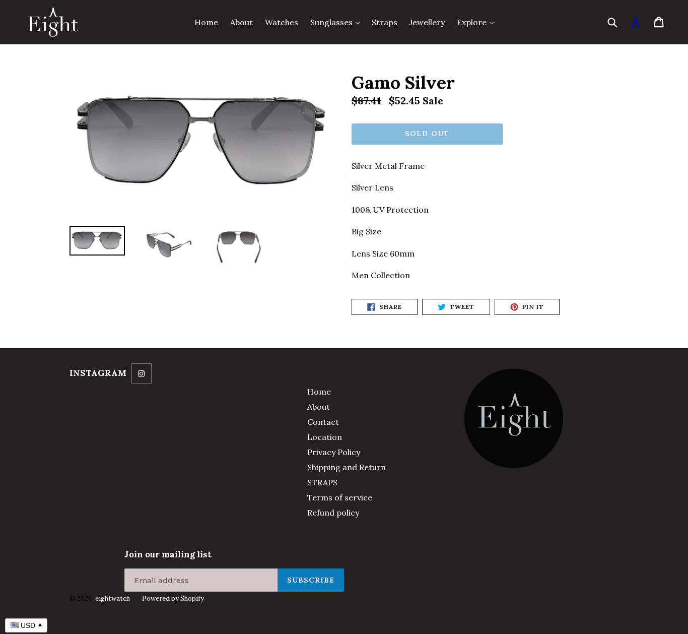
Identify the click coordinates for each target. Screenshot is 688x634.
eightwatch (112, 598)
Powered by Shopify (173, 598)
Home (206, 22)
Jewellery (427, 22)
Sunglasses (337, 22)
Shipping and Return (346, 467)
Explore (478, 22)
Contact (323, 422)
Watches (281, 22)
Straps (384, 22)
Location (324, 437)
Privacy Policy (333, 452)
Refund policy (333, 513)
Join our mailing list (168, 554)
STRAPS (322, 482)
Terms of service (339, 497)
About (241, 22)
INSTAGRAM (98, 373)
